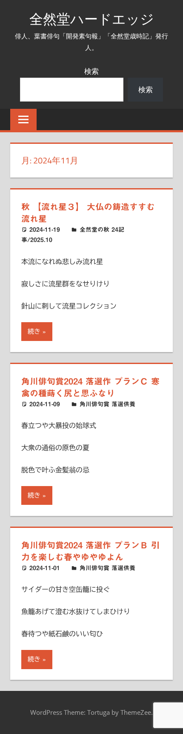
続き (34, 331)
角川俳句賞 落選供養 (107, 404)
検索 (91, 71)
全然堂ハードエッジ (91, 19)
